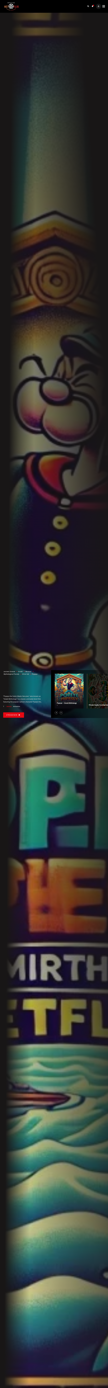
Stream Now (12, 709)
